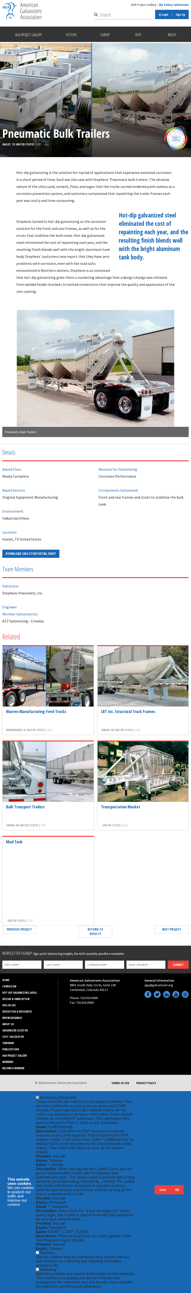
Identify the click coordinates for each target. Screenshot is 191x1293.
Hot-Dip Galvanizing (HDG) (19, 993)
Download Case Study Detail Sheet (31, 553)
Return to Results (95, 931)
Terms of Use (120, 1083)
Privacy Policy (146, 1083)
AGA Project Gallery (143, 5)
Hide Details (149, 1192)
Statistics (47, 1253)
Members (8, 1062)
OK (177, 1189)
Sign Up (180, 14)
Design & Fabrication (16, 999)
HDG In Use (9, 1005)
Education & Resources (17, 1012)
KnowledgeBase (12, 1018)
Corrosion (9, 986)
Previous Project (19, 929)
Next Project (171, 929)
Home (5, 980)
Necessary (58, 1098)
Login (164, 14)
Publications (10, 1049)
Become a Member (13, 1068)
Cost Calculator (13, 1037)
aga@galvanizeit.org (158, 985)
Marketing (48, 1270)
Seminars (8, 1043)
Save (162, 1189)
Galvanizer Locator (15, 1030)
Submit (178, 964)
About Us (8, 1024)
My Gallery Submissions (174, 5)
